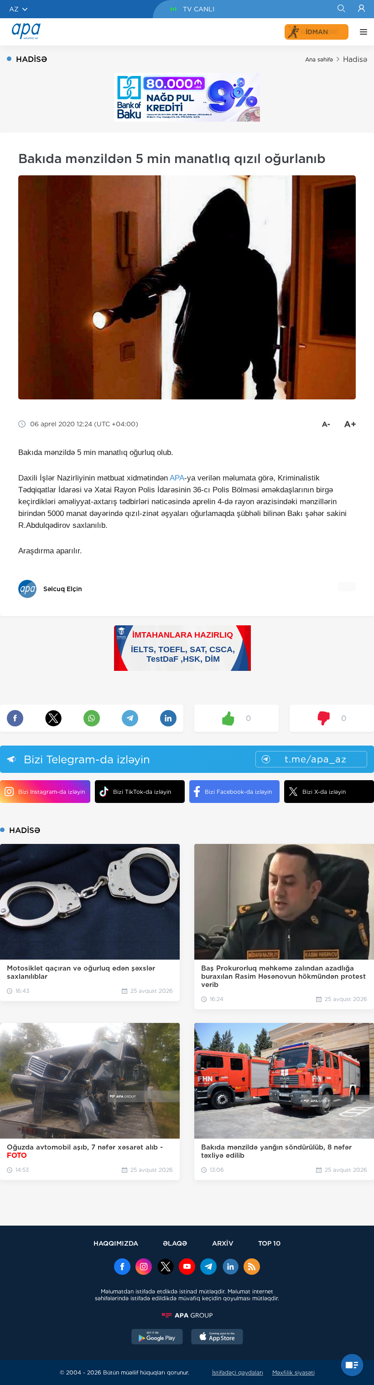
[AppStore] (217, 1337)
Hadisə (355, 59)
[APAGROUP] (187, 1315)
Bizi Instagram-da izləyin (51, 791)
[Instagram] (143, 1267)
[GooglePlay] (157, 1337)
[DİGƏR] (361, 32)
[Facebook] (122, 1267)
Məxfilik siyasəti (293, 1372)
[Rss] (252, 1267)
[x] (165, 1267)
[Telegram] (208, 1267)
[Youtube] (187, 1267)
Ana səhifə (319, 59)
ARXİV (223, 1243)
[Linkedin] (230, 1267)
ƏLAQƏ (175, 1243)
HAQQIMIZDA (116, 1243)
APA (177, 478)
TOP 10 (269, 1243)
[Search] (341, 9)
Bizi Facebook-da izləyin (238, 791)
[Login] (361, 9)
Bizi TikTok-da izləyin (142, 791)
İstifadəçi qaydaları (237, 1372)
